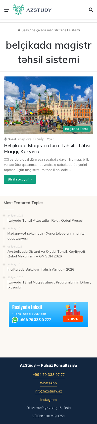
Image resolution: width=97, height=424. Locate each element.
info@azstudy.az (48, 391)
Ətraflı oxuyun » (20, 179)
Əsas (24, 30)
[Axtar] (90, 11)
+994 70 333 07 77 (49, 374)
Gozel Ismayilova (20, 139)
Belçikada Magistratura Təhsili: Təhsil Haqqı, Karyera (48, 148)
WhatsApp (48, 383)
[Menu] (6, 11)
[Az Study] (32, 9)
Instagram (48, 399)
